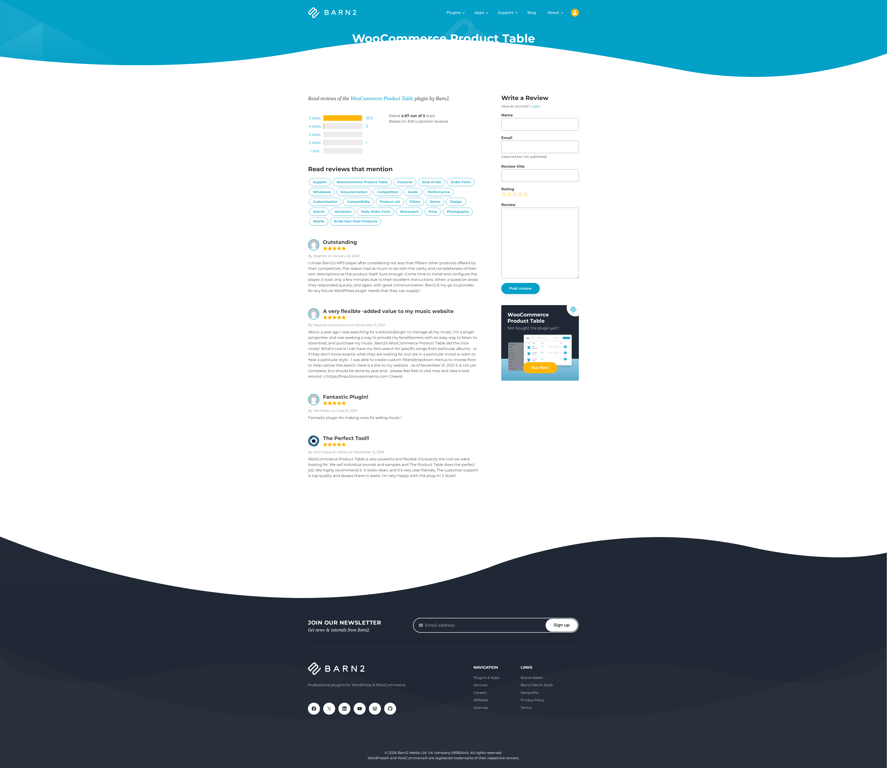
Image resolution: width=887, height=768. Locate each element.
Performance (439, 192)
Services (480, 685)
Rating (507, 189)
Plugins (454, 12)
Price (432, 211)
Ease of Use (431, 182)
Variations (342, 211)
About (553, 12)
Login (535, 106)
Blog (531, 12)
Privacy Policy (532, 700)
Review (508, 205)
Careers (480, 692)
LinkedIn (344, 709)
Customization (325, 202)
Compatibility (358, 202)
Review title (513, 166)
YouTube (360, 709)
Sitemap (481, 707)
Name (507, 115)
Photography (458, 211)
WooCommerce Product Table (381, 98)
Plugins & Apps (486, 677)
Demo (435, 202)
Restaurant (409, 211)
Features (404, 182)
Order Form (461, 182)
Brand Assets (532, 677)
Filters (415, 202)
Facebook (314, 709)
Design (456, 202)
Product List (390, 202)
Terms (526, 707)
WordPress (375, 709)
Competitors (387, 192)
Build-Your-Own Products (355, 221)
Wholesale (322, 192)
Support (505, 12)
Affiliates (481, 700)
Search (319, 211)
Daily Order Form (375, 211)
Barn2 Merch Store (537, 685)
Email (506, 138)
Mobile (318, 221)
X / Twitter (329, 709)
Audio (413, 192)
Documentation (354, 192)
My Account (575, 13)
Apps (479, 12)
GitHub (390, 709)
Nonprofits (530, 692)
